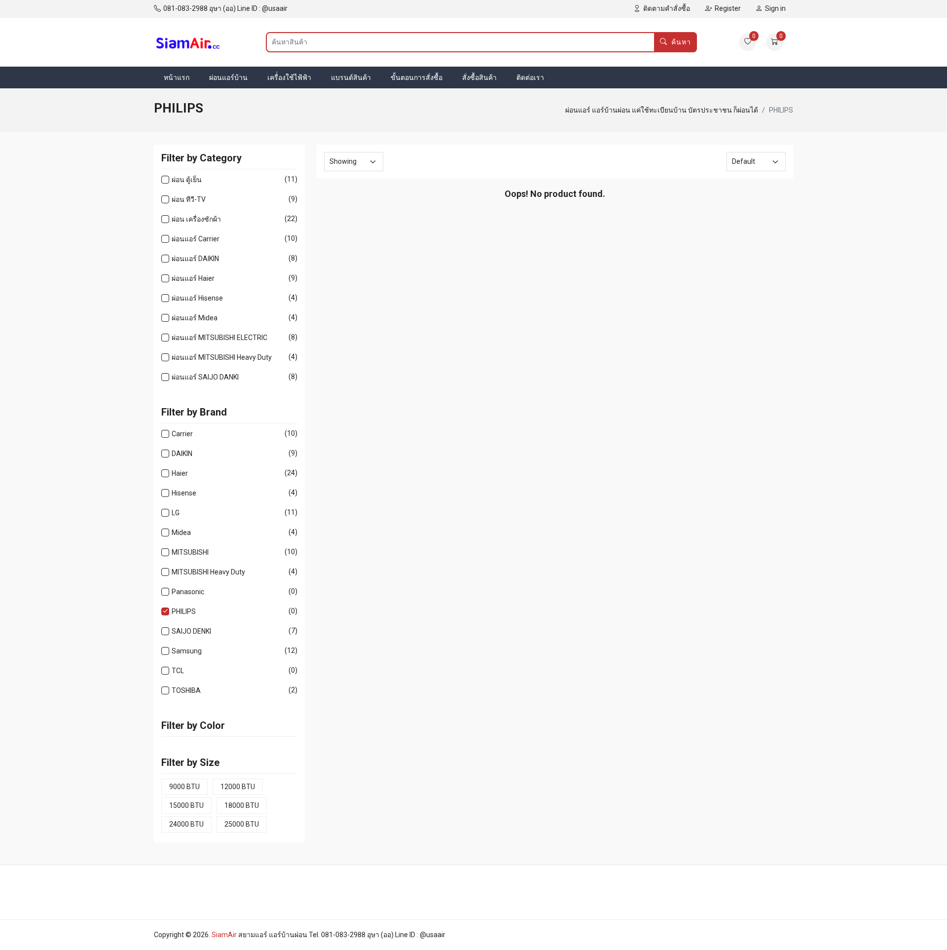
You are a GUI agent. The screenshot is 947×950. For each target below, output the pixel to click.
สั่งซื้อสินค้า (479, 77)
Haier (180, 473)
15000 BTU (186, 805)
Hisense (184, 493)
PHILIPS (184, 611)
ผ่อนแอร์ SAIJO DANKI (205, 377)
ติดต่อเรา (530, 77)
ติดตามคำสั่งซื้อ (666, 8)
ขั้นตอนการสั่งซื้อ (416, 77)
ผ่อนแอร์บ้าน (228, 77)
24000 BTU (186, 824)
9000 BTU (184, 787)
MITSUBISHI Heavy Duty (208, 572)
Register (728, 8)
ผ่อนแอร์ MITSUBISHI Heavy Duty (222, 357)
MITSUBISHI (190, 552)
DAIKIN (182, 453)
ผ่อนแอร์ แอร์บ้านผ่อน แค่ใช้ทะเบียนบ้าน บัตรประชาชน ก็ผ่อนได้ (661, 110)
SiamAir (224, 935)
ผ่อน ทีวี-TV (189, 199)
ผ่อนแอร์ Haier (193, 278)
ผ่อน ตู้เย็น (187, 179)
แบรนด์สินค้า (351, 77)
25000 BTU (241, 824)
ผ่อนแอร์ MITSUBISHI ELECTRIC (219, 337)
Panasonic (188, 591)
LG (176, 512)
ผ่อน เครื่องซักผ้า (196, 219)
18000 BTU (241, 805)
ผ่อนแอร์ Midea (195, 317)
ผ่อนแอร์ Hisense (197, 298)
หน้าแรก (176, 77)
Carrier (182, 433)
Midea (181, 532)
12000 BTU (237, 787)
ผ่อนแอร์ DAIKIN (195, 258)
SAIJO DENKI (191, 631)
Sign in (775, 8)
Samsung (187, 650)
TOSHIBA (186, 690)
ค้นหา (681, 42)
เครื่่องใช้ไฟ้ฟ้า (289, 77)
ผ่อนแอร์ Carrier (195, 238)
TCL (178, 670)
